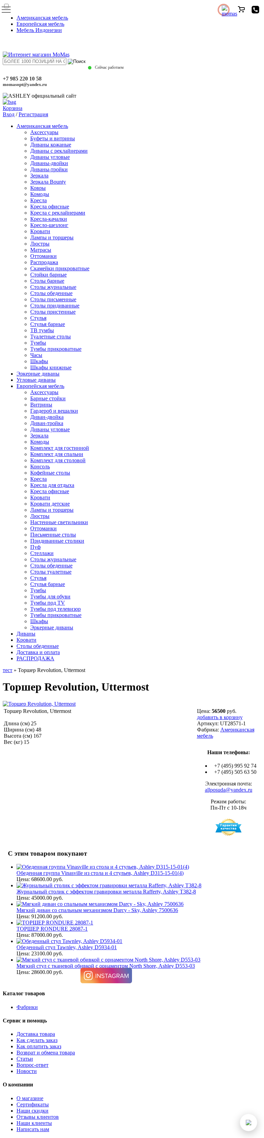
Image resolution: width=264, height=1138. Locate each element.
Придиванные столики (57, 541)
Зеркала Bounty (48, 182)
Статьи (24, 1059)
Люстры (40, 244)
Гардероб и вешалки (54, 411)
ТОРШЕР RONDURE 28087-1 (52, 929)
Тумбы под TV (47, 603)
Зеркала (39, 175)
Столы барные (47, 281)
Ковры (38, 188)
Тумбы (38, 343)
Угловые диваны (36, 380)
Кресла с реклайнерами (57, 213)
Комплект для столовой (58, 460)
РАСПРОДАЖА (35, 658)
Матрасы (40, 250)
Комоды (39, 194)
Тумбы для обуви (50, 596)
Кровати (40, 231)
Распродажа (44, 262)
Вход (8, 114)
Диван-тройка (46, 423)
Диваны (25, 634)
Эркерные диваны (37, 374)
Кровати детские (50, 504)
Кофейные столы (50, 473)
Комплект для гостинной (59, 448)
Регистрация (33, 114)
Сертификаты (32, 1104)
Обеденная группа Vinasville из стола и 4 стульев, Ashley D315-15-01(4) (100, 873)
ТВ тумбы (42, 330)
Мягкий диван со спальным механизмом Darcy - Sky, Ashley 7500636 (97, 910)
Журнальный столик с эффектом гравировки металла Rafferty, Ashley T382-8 (106, 892)
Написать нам (32, 1129)
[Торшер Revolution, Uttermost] (39, 704)
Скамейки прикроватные (59, 268)
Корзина (12, 108)
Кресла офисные (49, 206)
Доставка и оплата (38, 652)
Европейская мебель (40, 24)
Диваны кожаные (50, 145)
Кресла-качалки (48, 219)
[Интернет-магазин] (36, 54)
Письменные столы (53, 535)
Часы (36, 355)
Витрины (41, 405)
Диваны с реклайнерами (59, 151)
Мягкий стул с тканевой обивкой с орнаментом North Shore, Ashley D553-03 (105, 966)
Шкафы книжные (51, 367)
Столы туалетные (51, 572)
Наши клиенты (34, 1123)
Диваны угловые (50, 157)
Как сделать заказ (36, 1040)
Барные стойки (48, 398)
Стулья (38, 318)
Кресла (38, 200)
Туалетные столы (50, 336)
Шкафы (39, 361)
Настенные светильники (59, 522)
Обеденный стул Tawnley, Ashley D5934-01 (66, 947)
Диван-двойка (47, 417)
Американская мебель (42, 18)
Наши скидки (32, 1111)
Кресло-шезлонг (49, 225)
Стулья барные (47, 324)
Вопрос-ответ (32, 1065)
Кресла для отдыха (52, 485)
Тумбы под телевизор (55, 609)
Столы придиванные (54, 305)
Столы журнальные (53, 287)
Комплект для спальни (56, 454)
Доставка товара (35, 1034)
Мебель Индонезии (39, 30)
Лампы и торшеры (52, 237)
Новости (26, 1071)
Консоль (40, 466)
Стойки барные (48, 275)
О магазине (29, 1098)
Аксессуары (44, 132)
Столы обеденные (51, 293)
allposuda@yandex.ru (228, 790)
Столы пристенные (53, 312)
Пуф (35, 547)
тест (7, 670)
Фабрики (27, 1007)
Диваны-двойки (49, 163)
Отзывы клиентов (37, 1117)
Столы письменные (53, 299)
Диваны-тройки (49, 169)
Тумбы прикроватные (55, 349)
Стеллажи (42, 553)
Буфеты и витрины (52, 138)
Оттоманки (43, 256)
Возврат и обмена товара (45, 1052)
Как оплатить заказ (38, 1046)
